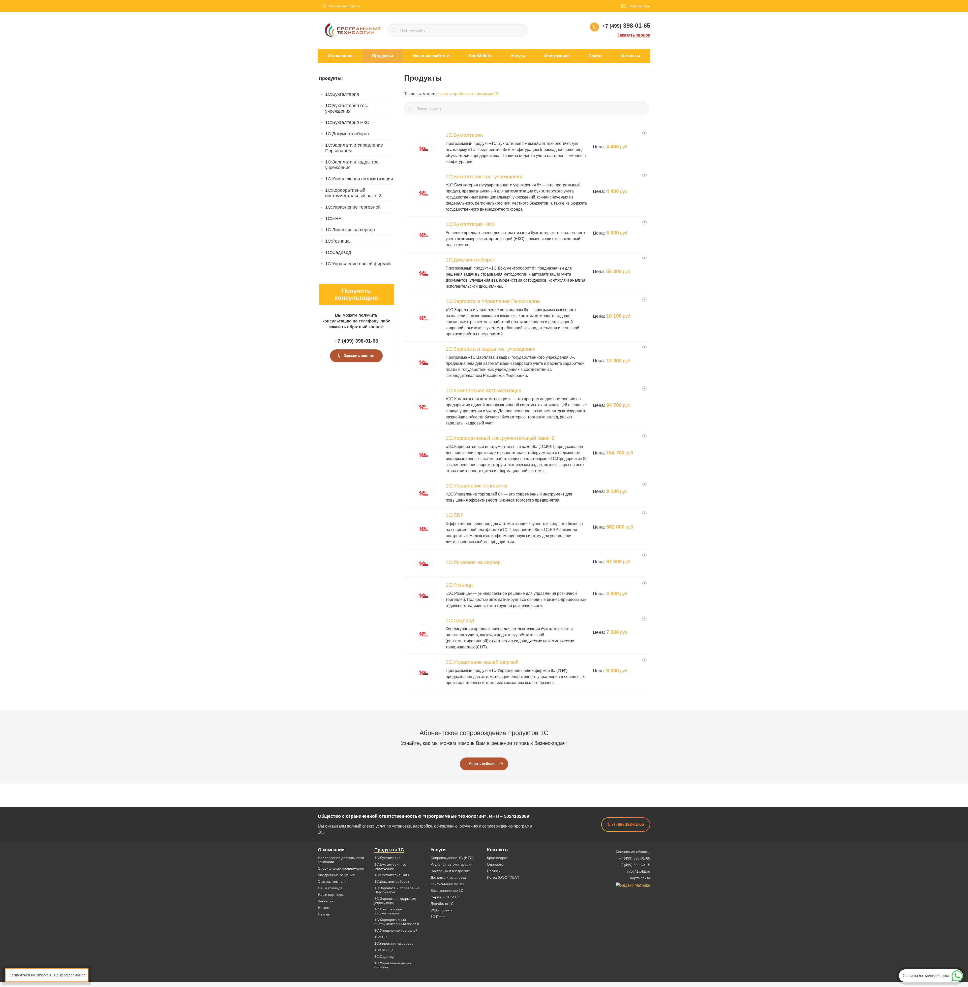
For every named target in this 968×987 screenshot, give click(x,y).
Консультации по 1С (447, 884)
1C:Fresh (438, 917)
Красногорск (497, 858)
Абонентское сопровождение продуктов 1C (484, 733)
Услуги (438, 849)
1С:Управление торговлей (353, 207)
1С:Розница (337, 241)
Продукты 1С (389, 849)
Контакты (497, 849)
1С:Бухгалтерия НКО (347, 122)
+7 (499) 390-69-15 (634, 865)
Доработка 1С (442, 904)
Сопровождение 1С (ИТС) (452, 858)
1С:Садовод (338, 252)
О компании (331, 849)
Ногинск (493, 871)
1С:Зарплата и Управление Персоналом (354, 148)
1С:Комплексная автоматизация (359, 178)
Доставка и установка (448, 877)
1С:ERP (333, 218)
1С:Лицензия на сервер (350, 229)
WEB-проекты (442, 910)
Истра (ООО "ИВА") (503, 877)
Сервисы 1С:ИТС (445, 897)
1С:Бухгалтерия (342, 94)
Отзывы (324, 914)
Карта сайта (640, 878)
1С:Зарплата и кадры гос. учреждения (352, 164)
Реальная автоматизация (451, 864)
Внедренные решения (336, 875)
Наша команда (330, 888)
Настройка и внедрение (450, 871)
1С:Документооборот (347, 133)
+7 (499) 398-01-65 (634, 858)
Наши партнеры (331, 895)
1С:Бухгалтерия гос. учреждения (346, 108)
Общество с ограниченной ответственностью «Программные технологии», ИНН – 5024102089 (423, 816)
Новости (324, 908)
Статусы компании (333, 881)
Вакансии (326, 901)
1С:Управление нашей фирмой (358, 263)
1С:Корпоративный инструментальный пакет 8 (353, 193)
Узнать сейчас (481, 764)
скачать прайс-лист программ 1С (468, 94)
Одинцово (495, 864)
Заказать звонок (633, 35)
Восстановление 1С (447, 891)
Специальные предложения (341, 868)
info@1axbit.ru (638, 871)
